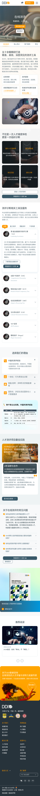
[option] (20, 453)
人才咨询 (5, 744)
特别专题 (23, 759)
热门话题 (23, 726)
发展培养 (5, 750)
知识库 (22, 750)
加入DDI (4, 732)
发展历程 (5, 726)
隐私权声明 (12, 793)
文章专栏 (23, 747)
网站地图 (4, 793)
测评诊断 (5, 747)
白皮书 (22, 744)
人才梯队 (23, 729)
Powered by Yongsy (30, 790)
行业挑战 (23, 732)
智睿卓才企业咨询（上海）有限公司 (12, 790)
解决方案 (5, 740)
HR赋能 (4, 753)
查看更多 (8, 561)
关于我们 (5, 723)
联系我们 (20, 31)
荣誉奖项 (5, 729)
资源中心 (23, 740)
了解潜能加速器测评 (11, 261)
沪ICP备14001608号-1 (8, 788)
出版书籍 (23, 753)
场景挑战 (23, 723)
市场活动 (23, 756)
